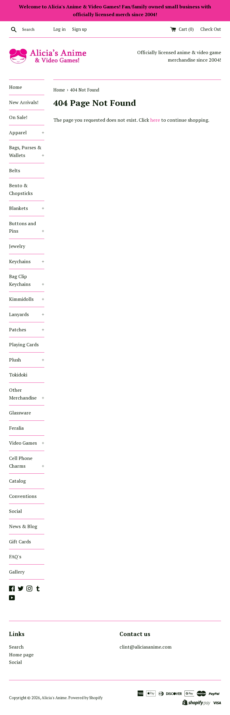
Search (16, 647)
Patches (26, 329)
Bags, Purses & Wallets (26, 151)
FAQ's (15, 556)
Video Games (26, 443)
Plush (26, 359)
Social (15, 511)
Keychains (26, 261)
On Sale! (18, 117)
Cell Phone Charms (26, 462)
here (155, 120)
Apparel (26, 132)
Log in (59, 29)
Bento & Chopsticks (21, 189)
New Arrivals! (23, 102)
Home (15, 87)
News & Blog (23, 526)
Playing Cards (24, 344)
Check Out (210, 29)
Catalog (17, 481)
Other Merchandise (26, 394)
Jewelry (17, 246)
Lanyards (26, 314)
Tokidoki (18, 374)
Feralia (16, 428)
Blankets (26, 208)
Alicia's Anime (54, 697)
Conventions (23, 496)
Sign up (79, 29)
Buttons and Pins (26, 227)
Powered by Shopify (85, 697)
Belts (14, 170)
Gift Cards (20, 541)
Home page (21, 654)
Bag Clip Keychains (26, 280)
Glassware (20, 412)
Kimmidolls (26, 299)
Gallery (17, 571)
